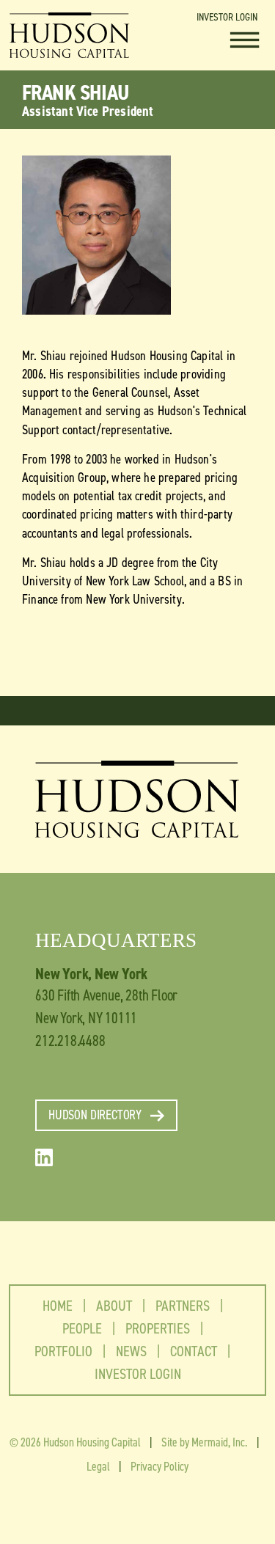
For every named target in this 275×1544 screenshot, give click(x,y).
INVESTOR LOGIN (227, 17)
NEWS (131, 1351)
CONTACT (193, 1351)
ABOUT (120, 1305)
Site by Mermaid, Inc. (204, 1442)
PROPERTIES (157, 1328)
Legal (98, 1466)
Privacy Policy (159, 1466)
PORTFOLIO (63, 1351)
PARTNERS (182, 1305)
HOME (58, 1305)
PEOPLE (82, 1328)
